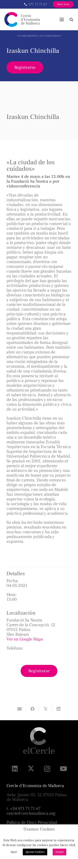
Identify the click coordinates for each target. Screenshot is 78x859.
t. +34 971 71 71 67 (23, 808)
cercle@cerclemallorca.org (30, 813)
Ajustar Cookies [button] (35, 852)
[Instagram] (47, 769)
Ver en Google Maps (24, 639)
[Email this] (19, 709)
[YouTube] (63, 769)
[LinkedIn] (14, 769)
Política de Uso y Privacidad (31, 822)
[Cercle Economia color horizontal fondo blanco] (22, 19)
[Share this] (32, 709)
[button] (61, 19)
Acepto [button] (59, 852)
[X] (31, 769)
